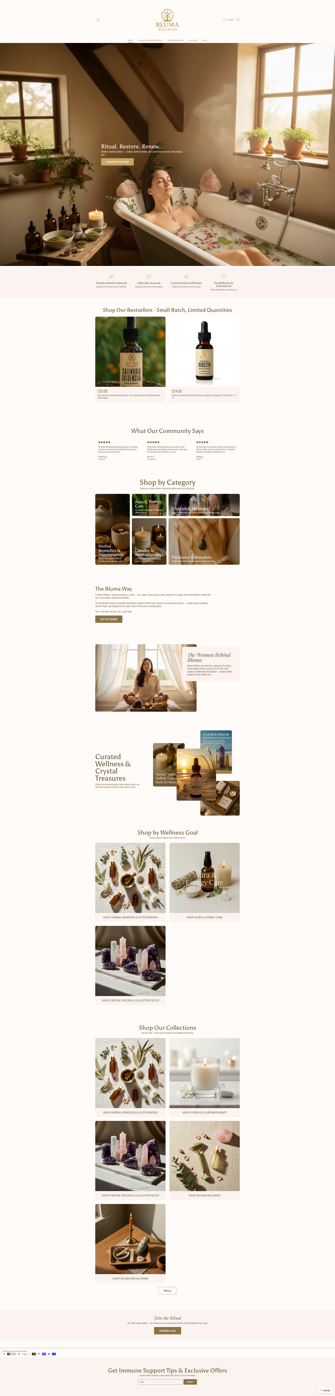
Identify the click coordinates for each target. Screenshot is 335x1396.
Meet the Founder (108, 619)
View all (167, 1290)
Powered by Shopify (21, 1351)
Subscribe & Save (167, 1330)
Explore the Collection (117, 162)
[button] (229, 19)
